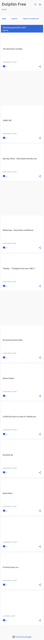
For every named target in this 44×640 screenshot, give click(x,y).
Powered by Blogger (23, 637)
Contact (14, 19)
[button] (40, 66)
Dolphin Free (14, 4)
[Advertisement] (22, 88)
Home (4, 19)
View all (6, 30)
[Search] (35, 4)
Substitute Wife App (31, 19)
